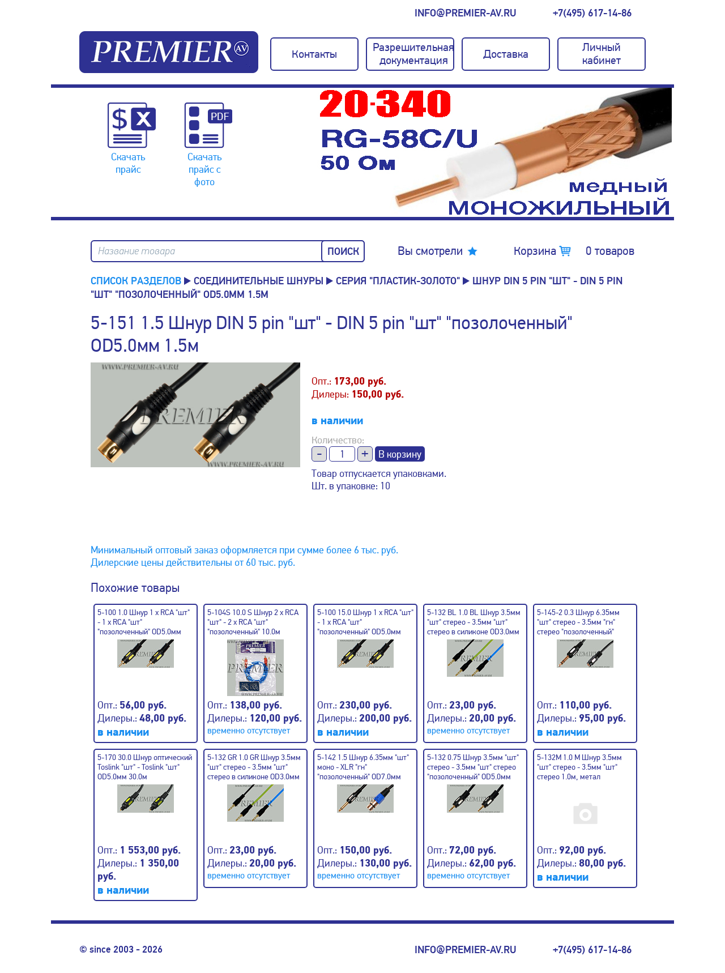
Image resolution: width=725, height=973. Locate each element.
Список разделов (136, 281)
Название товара (136, 251)
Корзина (574, 251)
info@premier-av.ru (465, 13)
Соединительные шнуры (258, 281)
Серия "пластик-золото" (398, 281)
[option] (495, 152)
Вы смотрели (430, 251)
